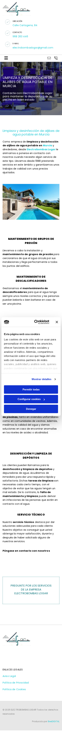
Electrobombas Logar (41, 149)
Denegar (31, 408)
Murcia (47, 145)
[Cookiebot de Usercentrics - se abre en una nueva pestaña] (36, 322)
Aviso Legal (9, 676)
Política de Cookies (14, 689)
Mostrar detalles (41, 379)
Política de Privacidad (16, 682)
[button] (7, 22)
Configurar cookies (29, 399)
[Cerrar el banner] (57, 322)
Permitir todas (31, 389)
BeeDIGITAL (54, 721)
